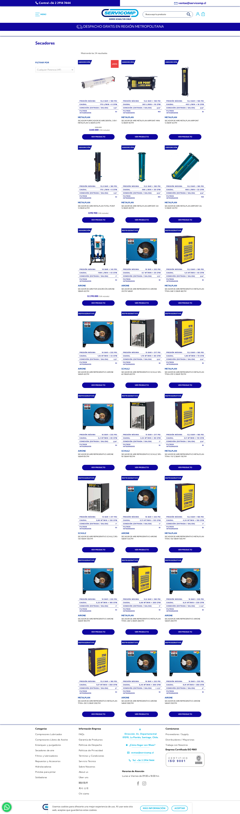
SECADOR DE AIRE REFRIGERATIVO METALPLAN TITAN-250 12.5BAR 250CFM (97, 702)
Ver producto (98, 137)
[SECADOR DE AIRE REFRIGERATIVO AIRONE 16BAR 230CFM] (185, 585)
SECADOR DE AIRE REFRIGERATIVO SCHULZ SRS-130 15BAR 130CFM (98, 537)
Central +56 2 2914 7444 (55, 3)
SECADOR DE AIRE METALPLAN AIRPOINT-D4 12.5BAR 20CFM (139, 207)
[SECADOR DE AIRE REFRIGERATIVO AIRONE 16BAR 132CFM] (141, 503)
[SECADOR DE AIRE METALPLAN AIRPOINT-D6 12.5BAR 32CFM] (185, 172)
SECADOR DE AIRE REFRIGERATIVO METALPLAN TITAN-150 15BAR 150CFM (184, 537)
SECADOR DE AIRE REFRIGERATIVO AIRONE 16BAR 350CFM (182, 702)
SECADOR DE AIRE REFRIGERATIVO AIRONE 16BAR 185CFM (95, 620)
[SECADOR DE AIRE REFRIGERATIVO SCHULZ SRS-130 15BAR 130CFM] (98, 503)
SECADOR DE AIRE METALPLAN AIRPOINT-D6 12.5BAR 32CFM (183, 207)
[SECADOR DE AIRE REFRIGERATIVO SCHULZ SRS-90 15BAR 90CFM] (141, 421)
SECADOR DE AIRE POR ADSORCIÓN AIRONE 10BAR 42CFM (96, 290)
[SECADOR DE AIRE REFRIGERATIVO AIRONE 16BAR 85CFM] (98, 421)
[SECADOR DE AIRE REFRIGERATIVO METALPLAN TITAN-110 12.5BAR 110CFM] (185, 421)
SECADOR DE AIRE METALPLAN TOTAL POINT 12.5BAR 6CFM (96, 207)
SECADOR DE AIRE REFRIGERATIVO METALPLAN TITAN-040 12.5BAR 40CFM (184, 290)
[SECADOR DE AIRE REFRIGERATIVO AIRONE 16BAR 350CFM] (185, 668)
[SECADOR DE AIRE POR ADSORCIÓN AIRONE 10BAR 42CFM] (98, 255)
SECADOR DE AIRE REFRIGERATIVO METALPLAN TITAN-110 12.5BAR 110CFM (184, 455)
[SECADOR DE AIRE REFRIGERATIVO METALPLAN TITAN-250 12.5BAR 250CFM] (98, 668)
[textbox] (54, 70)
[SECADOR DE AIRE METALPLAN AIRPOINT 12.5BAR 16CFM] (185, 87)
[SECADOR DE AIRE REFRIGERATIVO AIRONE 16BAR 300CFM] (141, 668)
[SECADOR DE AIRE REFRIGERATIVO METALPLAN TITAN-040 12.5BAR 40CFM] (185, 255)
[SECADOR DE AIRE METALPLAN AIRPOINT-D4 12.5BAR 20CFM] (141, 172)
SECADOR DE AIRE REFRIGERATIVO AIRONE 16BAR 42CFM (95, 373)
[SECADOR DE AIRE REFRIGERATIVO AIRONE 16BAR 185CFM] (98, 585)
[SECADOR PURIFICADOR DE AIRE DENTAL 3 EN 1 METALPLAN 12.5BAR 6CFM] (98, 87)
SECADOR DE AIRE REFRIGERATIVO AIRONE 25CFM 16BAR (139, 290)
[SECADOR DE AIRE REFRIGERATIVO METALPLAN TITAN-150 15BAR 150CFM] (185, 503)
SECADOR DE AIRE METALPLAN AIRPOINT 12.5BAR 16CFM (182, 122)
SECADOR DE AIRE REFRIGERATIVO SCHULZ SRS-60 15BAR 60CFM (141, 373)
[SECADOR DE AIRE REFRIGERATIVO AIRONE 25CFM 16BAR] (141, 255)
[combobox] (55, 69)
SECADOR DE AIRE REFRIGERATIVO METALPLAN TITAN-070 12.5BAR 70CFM (184, 373)
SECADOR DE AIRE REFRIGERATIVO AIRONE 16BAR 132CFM (139, 537)
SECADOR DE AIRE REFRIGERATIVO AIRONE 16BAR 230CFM (182, 620)
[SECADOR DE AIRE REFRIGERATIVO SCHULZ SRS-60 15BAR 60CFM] (141, 339)
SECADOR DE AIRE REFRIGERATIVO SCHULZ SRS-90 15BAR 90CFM (141, 455)
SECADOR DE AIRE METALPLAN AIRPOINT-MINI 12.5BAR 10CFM (140, 122)
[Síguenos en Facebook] (138, 784)
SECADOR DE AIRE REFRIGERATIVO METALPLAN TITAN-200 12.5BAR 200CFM (141, 620)
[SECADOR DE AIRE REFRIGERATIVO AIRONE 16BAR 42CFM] (98, 339)
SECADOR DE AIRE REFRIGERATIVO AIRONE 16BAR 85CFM (95, 455)
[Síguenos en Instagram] (144, 784)
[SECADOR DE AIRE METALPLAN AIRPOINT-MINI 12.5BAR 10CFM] (141, 87)
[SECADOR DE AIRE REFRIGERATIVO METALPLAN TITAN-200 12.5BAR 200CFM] (141, 585)
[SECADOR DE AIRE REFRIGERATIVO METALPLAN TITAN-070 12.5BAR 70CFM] (185, 339)
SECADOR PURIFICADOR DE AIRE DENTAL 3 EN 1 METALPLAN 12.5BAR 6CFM (97, 122)
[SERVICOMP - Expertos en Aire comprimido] (120, 14)
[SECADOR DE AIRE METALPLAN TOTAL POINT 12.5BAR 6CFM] (98, 172)
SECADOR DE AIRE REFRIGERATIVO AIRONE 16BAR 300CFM (139, 702)
